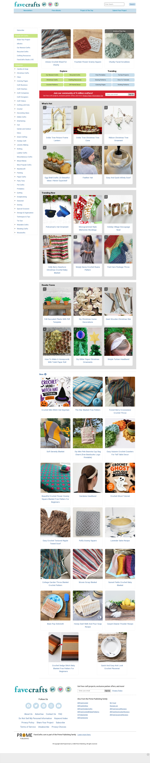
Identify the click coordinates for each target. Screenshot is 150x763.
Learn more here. (84, 735)
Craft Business (22, 85)
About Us (28, 714)
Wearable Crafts (22, 225)
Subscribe (20, 30)
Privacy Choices (59, 727)
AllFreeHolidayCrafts (84, 709)
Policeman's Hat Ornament (57, 227)
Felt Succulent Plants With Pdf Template (57, 320)
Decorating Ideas (23, 113)
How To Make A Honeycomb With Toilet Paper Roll (57, 360)
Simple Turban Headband (118, 359)
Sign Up (131, 94)
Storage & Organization (25, 213)
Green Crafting (22, 137)
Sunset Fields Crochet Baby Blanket (120, 583)
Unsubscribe (43, 727)
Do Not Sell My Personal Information (35, 718)
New (41, 374)
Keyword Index (61, 718)
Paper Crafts (21, 177)
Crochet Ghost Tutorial (120, 496)
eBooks (19, 44)
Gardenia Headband (87, 496)
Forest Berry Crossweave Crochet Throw (120, 411)
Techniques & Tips (23, 217)
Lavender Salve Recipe (120, 540)
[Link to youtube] (59, 706)
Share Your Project (23, 40)
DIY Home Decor (75, 85)
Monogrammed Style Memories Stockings (88, 228)
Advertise (39, 714)
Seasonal (20, 201)
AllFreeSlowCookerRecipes (119, 712)
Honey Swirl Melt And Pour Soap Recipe (88, 625)
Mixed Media (21, 161)
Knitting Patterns (123, 85)
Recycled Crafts (22, 52)
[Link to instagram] (51, 706)
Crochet (19, 109)
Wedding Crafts (22, 229)
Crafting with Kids (23, 105)
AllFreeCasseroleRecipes (119, 715)
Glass (19, 133)
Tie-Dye (20, 221)
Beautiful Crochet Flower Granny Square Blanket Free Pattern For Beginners (55, 499)
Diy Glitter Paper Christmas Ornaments (87, 360)
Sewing (19, 205)
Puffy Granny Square (88, 540)
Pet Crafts (20, 185)
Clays (19, 77)
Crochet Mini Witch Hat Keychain (55, 410)
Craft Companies (23, 93)
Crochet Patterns (52, 85)
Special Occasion (23, 209)
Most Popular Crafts (24, 165)
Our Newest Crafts (23, 48)
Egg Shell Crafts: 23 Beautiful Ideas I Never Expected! (57, 179)
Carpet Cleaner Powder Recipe (120, 624)
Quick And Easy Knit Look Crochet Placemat (112, 667)
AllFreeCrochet (82, 703)
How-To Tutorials (123, 80)
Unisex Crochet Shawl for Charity (56, 63)
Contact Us (51, 714)
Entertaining (21, 121)
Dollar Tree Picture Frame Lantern (57, 139)
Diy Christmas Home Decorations (88, 320)
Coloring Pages (22, 81)
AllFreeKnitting (82, 706)
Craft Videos (21, 101)
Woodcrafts (21, 233)
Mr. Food (113, 703)
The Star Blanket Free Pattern (87, 410)
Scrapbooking (22, 197)
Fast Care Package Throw (118, 267)
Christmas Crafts (23, 73)
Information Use (97, 96)
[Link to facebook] (28, 706)
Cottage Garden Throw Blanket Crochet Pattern (55, 583)
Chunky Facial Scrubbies (119, 62)
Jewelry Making (22, 145)
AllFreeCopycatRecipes (118, 709)
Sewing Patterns (100, 80)
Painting (20, 173)
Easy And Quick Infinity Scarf (118, 177)
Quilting (19, 193)
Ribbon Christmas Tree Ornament (118, 139)
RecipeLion (114, 706)
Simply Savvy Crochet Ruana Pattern (88, 268)
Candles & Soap (22, 69)
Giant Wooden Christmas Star (118, 319)
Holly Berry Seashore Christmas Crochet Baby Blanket (57, 270)
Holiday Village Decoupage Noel (118, 228)
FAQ (60, 714)
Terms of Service (28, 727)
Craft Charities (22, 89)
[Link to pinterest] (44, 706)
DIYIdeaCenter (82, 715)
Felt (18, 125)
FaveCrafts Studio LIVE (25, 60)
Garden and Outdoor (24, 129)
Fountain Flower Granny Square (87, 62)
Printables (20, 189)
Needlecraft (21, 169)
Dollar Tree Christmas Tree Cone (87, 139)
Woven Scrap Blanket (88, 582)
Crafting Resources (24, 56)
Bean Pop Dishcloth (55, 624)
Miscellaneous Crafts (24, 157)
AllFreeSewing (82, 718)
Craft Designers (22, 97)
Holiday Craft (21, 141)
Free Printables (100, 75)
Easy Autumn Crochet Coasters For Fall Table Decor (120, 453)
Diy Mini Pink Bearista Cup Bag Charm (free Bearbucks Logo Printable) (88, 454)
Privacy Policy (87, 96)
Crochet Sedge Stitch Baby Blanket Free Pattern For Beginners (63, 668)
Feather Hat (88, 177)
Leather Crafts (22, 153)
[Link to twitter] (36, 706)
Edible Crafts (21, 117)
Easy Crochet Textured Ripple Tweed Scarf (55, 542)
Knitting (19, 149)
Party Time (21, 181)
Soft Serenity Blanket (55, 451)
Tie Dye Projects (123, 75)
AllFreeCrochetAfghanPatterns (88, 712)
